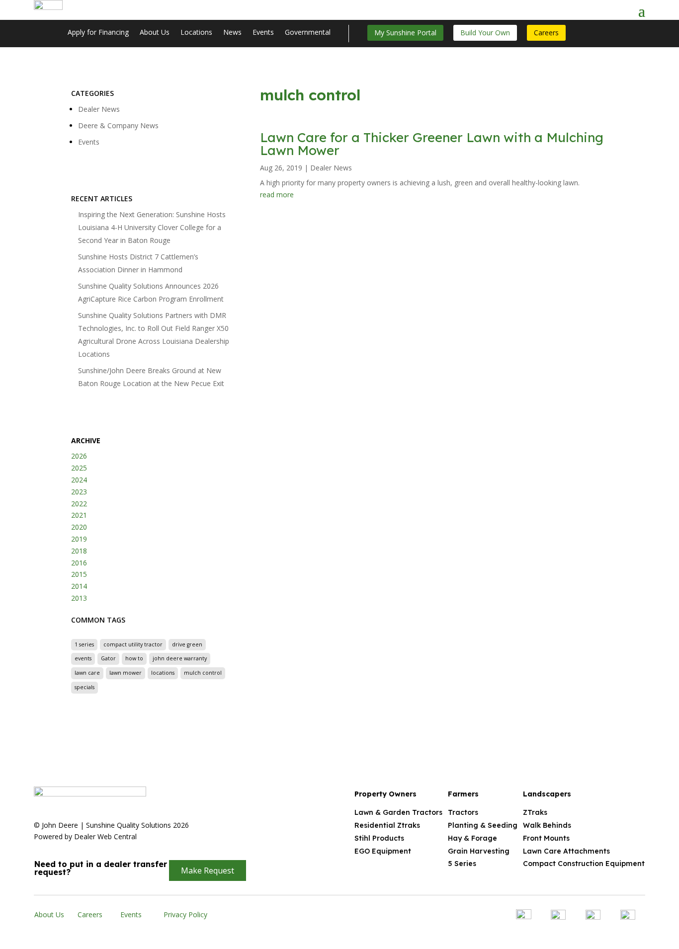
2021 (79, 515)
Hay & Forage (472, 838)
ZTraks (535, 812)
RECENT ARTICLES (101, 198)
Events (263, 33)
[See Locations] (629, 10)
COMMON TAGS (98, 620)
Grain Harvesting (478, 851)
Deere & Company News (118, 125)
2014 (79, 586)
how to (134, 658)
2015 (79, 574)
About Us (155, 33)
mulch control (203, 672)
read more (277, 194)
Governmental (308, 33)
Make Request (207, 870)
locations (162, 672)
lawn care (87, 672)
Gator (108, 658)
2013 (79, 598)
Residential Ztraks (387, 825)
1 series (84, 644)
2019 (79, 539)
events (83, 658)
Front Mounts (546, 838)
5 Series (462, 863)
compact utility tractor (133, 644)
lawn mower (125, 672)
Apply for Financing (98, 33)
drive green (187, 644)
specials (84, 687)
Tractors (463, 812)
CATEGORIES (92, 93)
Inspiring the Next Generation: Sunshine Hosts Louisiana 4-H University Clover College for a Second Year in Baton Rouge (152, 227)
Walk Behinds (547, 825)
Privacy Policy (185, 914)
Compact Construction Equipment (584, 863)
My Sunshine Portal (405, 32)
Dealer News (99, 109)
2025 (79, 468)
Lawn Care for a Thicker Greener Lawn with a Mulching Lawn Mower (431, 143)
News (232, 33)
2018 (79, 550)
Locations (196, 33)
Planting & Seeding (482, 825)
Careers (546, 32)
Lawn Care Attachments (566, 851)
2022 (79, 503)
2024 (79, 479)
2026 (79, 456)
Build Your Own (485, 32)
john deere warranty (180, 658)
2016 (79, 562)
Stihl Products (379, 838)
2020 (79, 527)
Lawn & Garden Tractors (398, 812)
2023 (79, 491)
